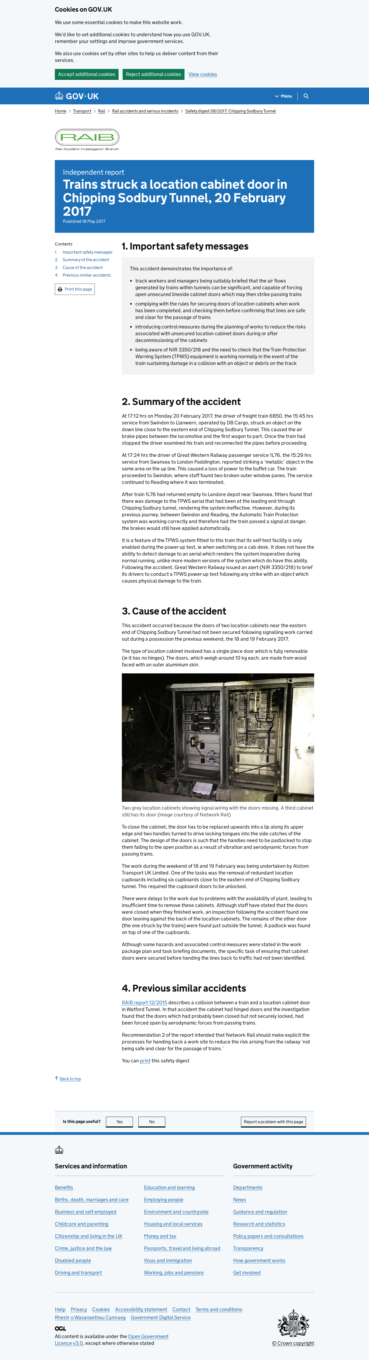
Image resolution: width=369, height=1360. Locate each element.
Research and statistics (259, 1224)
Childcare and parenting (81, 1224)
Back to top (70, 1078)
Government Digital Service (161, 1317)
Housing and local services (173, 1224)
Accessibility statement (141, 1309)
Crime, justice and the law (83, 1248)
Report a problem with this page (273, 1121)
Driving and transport (78, 1272)
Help (60, 1309)
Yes (124, 1121)
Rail (101, 111)
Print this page (78, 288)
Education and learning (169, 1187)
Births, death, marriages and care (92, 1199)
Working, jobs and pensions (174, 1272)
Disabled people (73, 1260)
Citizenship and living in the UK (88, 1236)
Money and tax (160, 1236)
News (239, 1199)
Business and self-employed (85, 1212)
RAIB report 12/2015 (144, 1002)
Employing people (163, 1199)
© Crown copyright (293, 1343)
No (157, 1121)
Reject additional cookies (153, 74)
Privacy (79, 1309)
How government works (259, 1260)
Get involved (247, 1272)
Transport (82, 111)
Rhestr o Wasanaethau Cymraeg (90, 1317)
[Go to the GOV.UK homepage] (77, 96)
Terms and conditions (219, 1309)
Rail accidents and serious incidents (145, 111)
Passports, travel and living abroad (182, 1248)
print (145, 1061)
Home (60, 111)
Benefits (64, 1187)
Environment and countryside (176, 1212)
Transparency (248, 1248)
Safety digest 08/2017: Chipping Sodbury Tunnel (230, 111)
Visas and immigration (168, 1260)
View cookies (203, 74)
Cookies (101, 1309)
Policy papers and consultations (268, 1236)
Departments (248, 1187)
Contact (181, 1309)
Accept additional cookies (86, 74)
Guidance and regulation (260, 1212)
